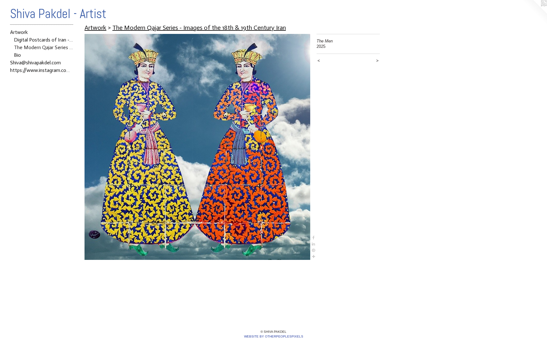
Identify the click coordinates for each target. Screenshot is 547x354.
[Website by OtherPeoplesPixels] (534, 12)
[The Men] (197, 147)
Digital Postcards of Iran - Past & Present (43, 40)
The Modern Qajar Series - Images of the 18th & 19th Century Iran (43, 47)
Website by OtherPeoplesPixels (273, 336)
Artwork (19, 32)
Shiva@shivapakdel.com (35, 63)
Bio (17, 55)
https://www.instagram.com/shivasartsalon (41, 70)
